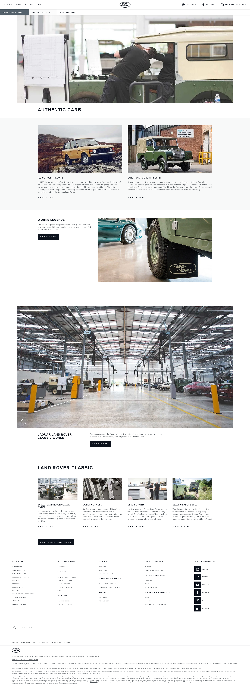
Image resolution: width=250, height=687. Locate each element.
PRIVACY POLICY (56, 642)
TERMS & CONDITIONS (28, 642)
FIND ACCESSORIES (65, 604)
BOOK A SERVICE (64, 584)
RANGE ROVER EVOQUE (20, 577)
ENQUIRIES (103, 597)
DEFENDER (16, 590)
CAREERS (15, 642)
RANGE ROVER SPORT (19, 570)
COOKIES (67, 642)
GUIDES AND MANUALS (107, 584)
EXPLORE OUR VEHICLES (21, 597)
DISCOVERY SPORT (18, 587)
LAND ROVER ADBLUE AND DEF (110, 587)
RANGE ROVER (17, 567)
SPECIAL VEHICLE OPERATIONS (23, 594)
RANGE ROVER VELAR (19, 573)
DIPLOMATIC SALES (19, 604)
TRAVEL (147, 584)
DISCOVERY (16, 584)
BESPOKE (15, 580)
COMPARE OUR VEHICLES (67, 577)
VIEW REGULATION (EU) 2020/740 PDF (25, 660)
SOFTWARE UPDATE (106, 573)
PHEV (147, 597)
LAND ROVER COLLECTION (154, 570)
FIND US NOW (104, 601)
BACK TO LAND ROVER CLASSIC (56, 542)
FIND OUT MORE (48, 237)
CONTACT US (43, 642)
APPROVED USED (18, 601)
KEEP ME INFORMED (65, 587)
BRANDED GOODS (64, 601)
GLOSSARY (61, 591)
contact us (19, 683)
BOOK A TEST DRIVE (65, 580)
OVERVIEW (61, 567)
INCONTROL (103, 570)
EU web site (94, 682)
